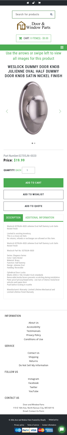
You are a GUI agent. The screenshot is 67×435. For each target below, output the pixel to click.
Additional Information (39, 217)
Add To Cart (34, 182)
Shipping (33, 356)
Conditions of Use (33, 339)
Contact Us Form (36, 411)
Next (60, 111)
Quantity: (12, 170)
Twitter (33, 387)
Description (13, 217)
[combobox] (33, 14)
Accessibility (33, 326)
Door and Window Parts (23, 420)
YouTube (33, 391)
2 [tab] (34, 143)
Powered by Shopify (39, 420)
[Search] (51, 14)
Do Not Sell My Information (33, 365)
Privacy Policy (33, 335)
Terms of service (33, 425)
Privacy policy (19, 425)
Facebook (33, 382)
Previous (7, 111)
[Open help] (61, 429)
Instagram (33, 378)
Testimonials (33, 331)
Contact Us (33, 352)
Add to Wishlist (33, 194)
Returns (33, 361)
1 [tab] (32, 143)
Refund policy (53, 420)
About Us (34, 322)
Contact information (49, 425)
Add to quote (33, 206)
